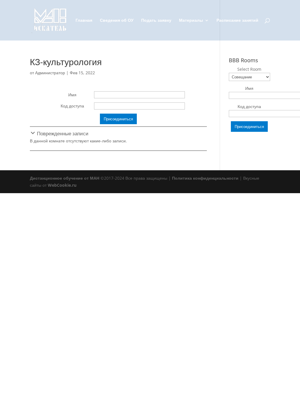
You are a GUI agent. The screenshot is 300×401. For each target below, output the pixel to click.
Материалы (191, 20)
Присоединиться (118, 119)
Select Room (249, 69)
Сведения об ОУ (117, 20)
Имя (72, 94)
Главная (84, 20)
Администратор (50, 72)
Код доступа (72, 106)
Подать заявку (156, 20)
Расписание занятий (237, 20)
